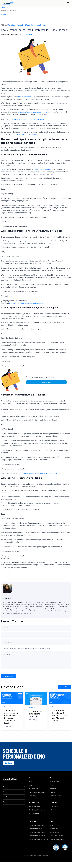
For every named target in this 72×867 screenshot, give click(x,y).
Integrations (54, 806)
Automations (33, 789)
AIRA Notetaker (34, 813)
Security (52, 825)
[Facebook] (5, 14)
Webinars (53, 789)
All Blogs (4, 25)
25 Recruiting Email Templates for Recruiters (26, 303)
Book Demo (46, 382)
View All (64, 687)
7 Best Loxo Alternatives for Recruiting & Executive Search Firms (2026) (11, 716)
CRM (30, 785)
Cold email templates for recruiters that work (27, 119)
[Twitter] (3, 14)
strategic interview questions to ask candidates (39, 473)
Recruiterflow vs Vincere (37, 836)
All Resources (54, 782)
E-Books (52, 792)
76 (2, 169)
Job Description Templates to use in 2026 (35, 714)
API (51, 810)
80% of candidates (25, 97)
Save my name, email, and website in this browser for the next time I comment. (26, 648)
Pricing (5, 792)
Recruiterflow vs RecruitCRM (38, 839)
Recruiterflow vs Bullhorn (37, 825)
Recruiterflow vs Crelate (37, 832)
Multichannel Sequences (37, 792)
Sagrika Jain (7, 598)
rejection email (30, 241)
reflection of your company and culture (32, 112)
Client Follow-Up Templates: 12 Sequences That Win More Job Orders (59, 715)
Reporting (32, 796)
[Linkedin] (2, 14)
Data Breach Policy (56, 836)
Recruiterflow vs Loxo (36, 829)
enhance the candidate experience (24, 134)
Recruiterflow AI (34, 806)
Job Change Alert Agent (37, 810)
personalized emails (42, 169)
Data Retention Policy (57, 839)
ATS (30, 782)
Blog (51, 785)
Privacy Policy (54, 829)
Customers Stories (56, 796)
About (5, 787)
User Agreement (55, 832)
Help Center (7, 797)
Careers (5, 802)
